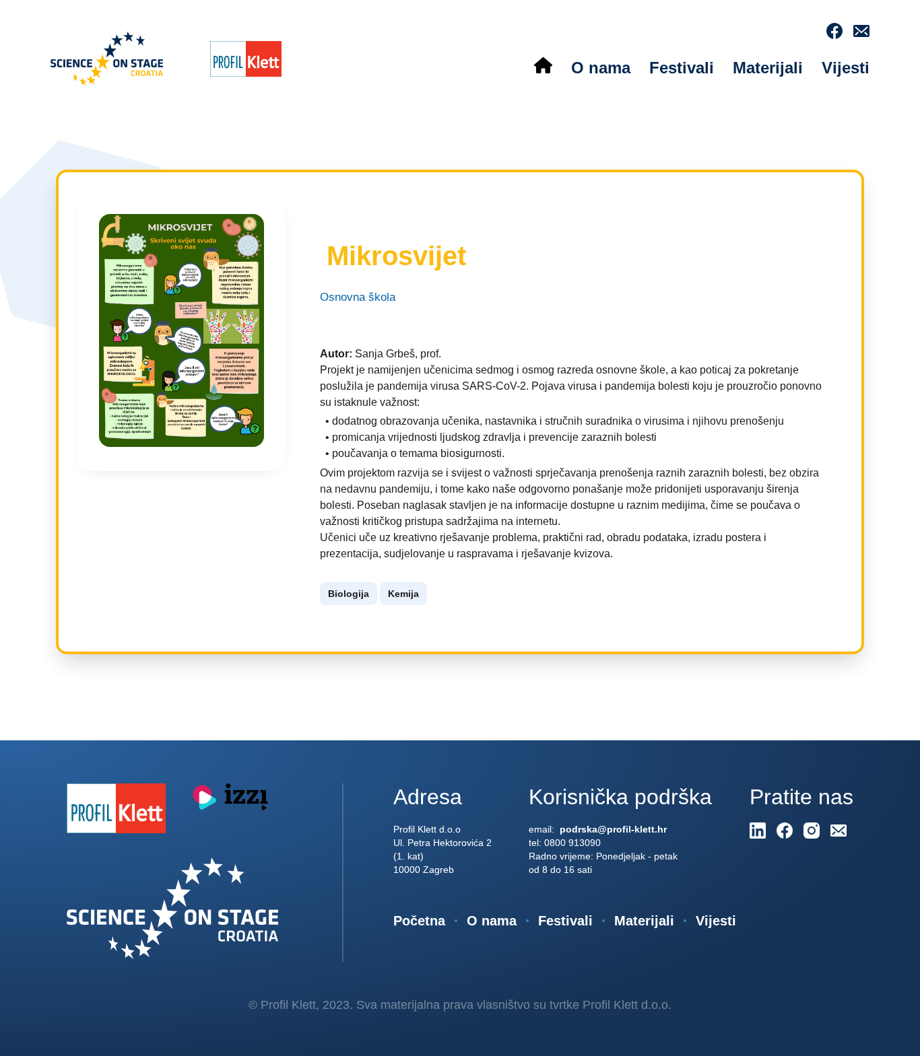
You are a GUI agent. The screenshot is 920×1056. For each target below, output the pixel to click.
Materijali (768, 68)
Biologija (348, 593)
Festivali (681, 68)
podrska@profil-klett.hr (612, 829)
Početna (419, 920)
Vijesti (845, 68)
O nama (600, 68)
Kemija (403, 593)
